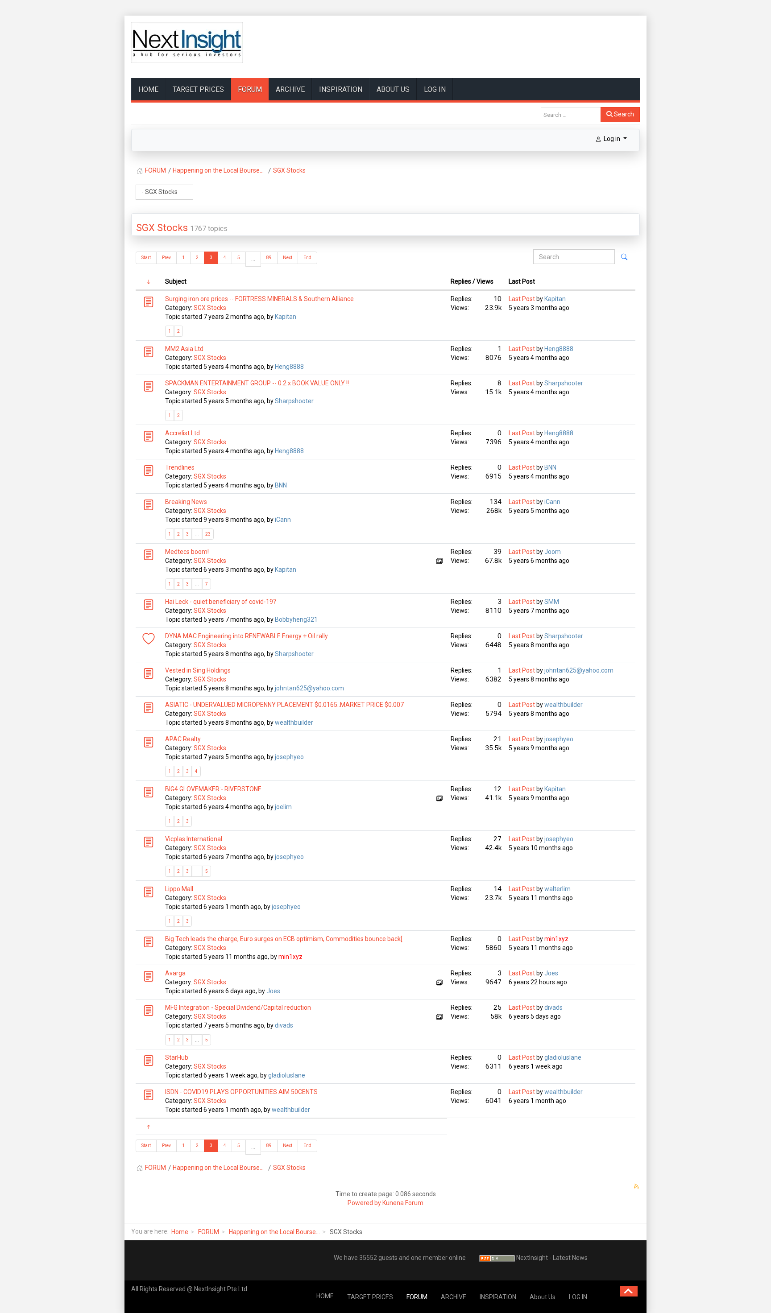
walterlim (557, 888)
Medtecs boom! (187, 551)
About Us (393, 89)
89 (269, 257)
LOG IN (435, 89)
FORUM (250, 89)
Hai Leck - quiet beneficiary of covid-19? (220, 601)
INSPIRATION (340, 89)
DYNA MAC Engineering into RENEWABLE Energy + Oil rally (246, 636)
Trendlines (180, 467)
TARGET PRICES (198, 89)
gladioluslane (286, 1075)
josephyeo (289, 756)
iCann (283, 519)
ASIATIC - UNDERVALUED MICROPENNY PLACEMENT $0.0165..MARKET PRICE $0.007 (284, 704)
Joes (273, 991)
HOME (148, 89)
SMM (551, 601)
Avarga (175, 973)
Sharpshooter (294, 401)
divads (284, 1025)
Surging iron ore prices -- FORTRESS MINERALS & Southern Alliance (259, 298)
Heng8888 (289, 366)
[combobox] (571, 114)
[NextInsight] (187, 42)
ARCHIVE (290, 89)
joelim (283, 806)
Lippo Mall (179, 888)
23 (208, 534)
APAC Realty (183, 739)
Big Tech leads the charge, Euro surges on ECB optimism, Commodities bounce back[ (283, 938)
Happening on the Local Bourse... (274, 1231)
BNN (281, 485)
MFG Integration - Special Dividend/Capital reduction (238, 1007)
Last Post (522, 298)
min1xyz (290, 956)
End (307, 257)
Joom (552, 551)
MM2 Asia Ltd (184, 348)
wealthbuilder (294, 722)
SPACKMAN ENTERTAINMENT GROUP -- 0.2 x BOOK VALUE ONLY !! (257, 383)
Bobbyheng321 (296, 619)
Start (146, 257)
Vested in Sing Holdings (198, 670)
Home (179, 1231)
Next (287, 257)
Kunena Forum (402, 1202)
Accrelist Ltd (182, 433)
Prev (166, 257)
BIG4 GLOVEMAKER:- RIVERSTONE (213, 789)
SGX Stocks (162, 227)
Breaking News (186, 501)
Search (623, 114)
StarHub (176, 1057)
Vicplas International (193, 838)
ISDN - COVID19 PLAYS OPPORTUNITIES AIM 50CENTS (241, 1091)
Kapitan (285, 316)
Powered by (364, 1202)
